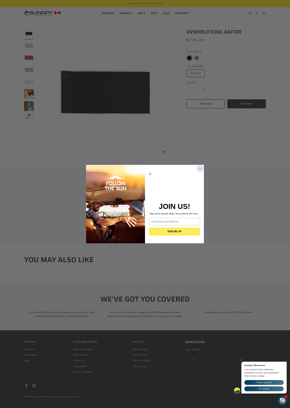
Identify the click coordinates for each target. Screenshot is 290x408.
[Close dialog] (200, 168)
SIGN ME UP (174, 231)
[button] (282, 400)
